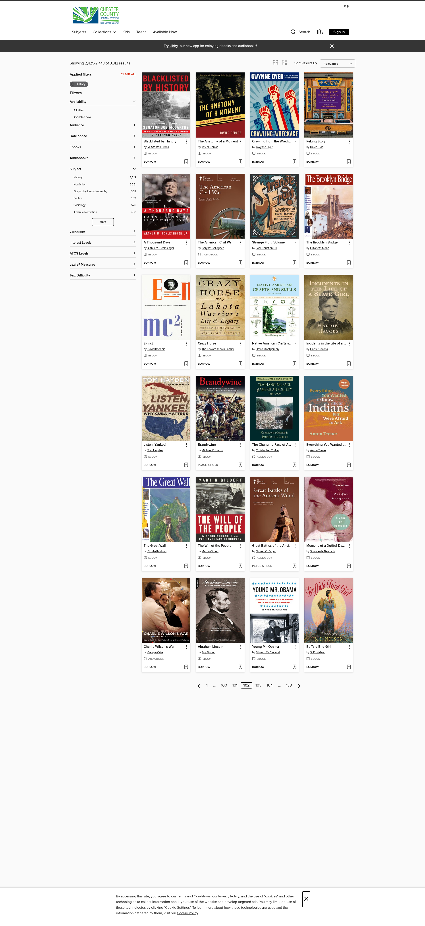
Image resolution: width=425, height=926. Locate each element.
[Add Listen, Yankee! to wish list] (186, 465)
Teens (141, 32)
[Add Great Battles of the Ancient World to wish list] (294, 566)
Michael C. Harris (212, 450)
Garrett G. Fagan (266, 551)
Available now (82, 117)
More (103, 222)
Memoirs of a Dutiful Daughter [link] (326, 546)
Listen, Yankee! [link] (155, 445)
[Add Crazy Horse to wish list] (240, 364)
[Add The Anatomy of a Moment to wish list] (240, 162)
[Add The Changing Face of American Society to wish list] (294, 465)
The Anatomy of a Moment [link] (218, 142)
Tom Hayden (155, 450)
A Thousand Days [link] (157, 243)
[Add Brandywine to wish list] (240, 465)
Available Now (165, 32)
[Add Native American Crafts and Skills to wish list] (294, 364)
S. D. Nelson (317, 652)
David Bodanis (156, 349)
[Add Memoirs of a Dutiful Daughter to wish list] (349, 566)
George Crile (155, 652)
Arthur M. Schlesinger (160, 248)
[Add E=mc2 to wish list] (186, 364)
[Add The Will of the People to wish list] (240, 566)
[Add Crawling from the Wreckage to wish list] (294, 162)
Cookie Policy (187, 913)
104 (270, 685)
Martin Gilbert (210, 551)
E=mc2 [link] (149, 344)
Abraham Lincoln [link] (210, 647)
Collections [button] (103, 32)
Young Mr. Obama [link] (265, 647)
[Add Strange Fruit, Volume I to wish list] (294, 263)
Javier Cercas (210, 147)
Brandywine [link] (207, 445)
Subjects (79, 32)
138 (289, 685)
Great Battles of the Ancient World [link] (272, 546)
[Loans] (320, 33)
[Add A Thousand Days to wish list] (186, 263)
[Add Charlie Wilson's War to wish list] (186, 667)
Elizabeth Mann (319, 248)
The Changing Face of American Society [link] (272, 445)
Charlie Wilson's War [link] (159, 647)
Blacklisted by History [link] (160, 142)
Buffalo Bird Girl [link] (318, 647)
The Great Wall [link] (155, 546)
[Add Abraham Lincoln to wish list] (240, 667)
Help (346, 6)
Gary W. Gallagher (213, 248)
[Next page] (299, 685)
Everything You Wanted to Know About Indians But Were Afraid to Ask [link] (326, 445)
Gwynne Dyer (264, 147)
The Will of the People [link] (214, 546)
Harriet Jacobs (319, 349)
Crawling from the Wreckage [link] (272, 142)
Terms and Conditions (194, 896)
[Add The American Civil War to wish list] (240, 263)
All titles (78, 110)
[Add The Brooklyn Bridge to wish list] (349, 263)
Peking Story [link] (316, 142)
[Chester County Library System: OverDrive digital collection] (95, 15)
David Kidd (316, 147)
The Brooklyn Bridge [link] (322, 243)
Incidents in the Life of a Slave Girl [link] (326, 344)
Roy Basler (208, 652)
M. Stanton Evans (158, 147)
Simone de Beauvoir (322, 551)
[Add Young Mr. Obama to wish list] (294, 667)
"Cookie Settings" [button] (177, 907)
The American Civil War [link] (215, 243)
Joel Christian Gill (266, 248)
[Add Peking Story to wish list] (349, 162)
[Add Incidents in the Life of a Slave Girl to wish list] (349, 364)
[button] (299, 33)
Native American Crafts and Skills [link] (272, 344)
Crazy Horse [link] (207, 344)
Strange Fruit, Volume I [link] (269, 243)
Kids (126, 32)
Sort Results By (305, 63)
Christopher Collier (267, 450)
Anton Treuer (318, 450)
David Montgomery (267, 349)
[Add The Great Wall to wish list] (186, 566)
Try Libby (171, 46)
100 (224, 685)
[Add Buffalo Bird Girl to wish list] (349, 667)
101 (235, 685)
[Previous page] (199, 685)
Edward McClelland (268, 652)
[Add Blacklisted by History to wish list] (186, 162)
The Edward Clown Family (218, 349)
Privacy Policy (228, 896)
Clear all (128, 74)
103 (258, 685)
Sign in (339, 32)
